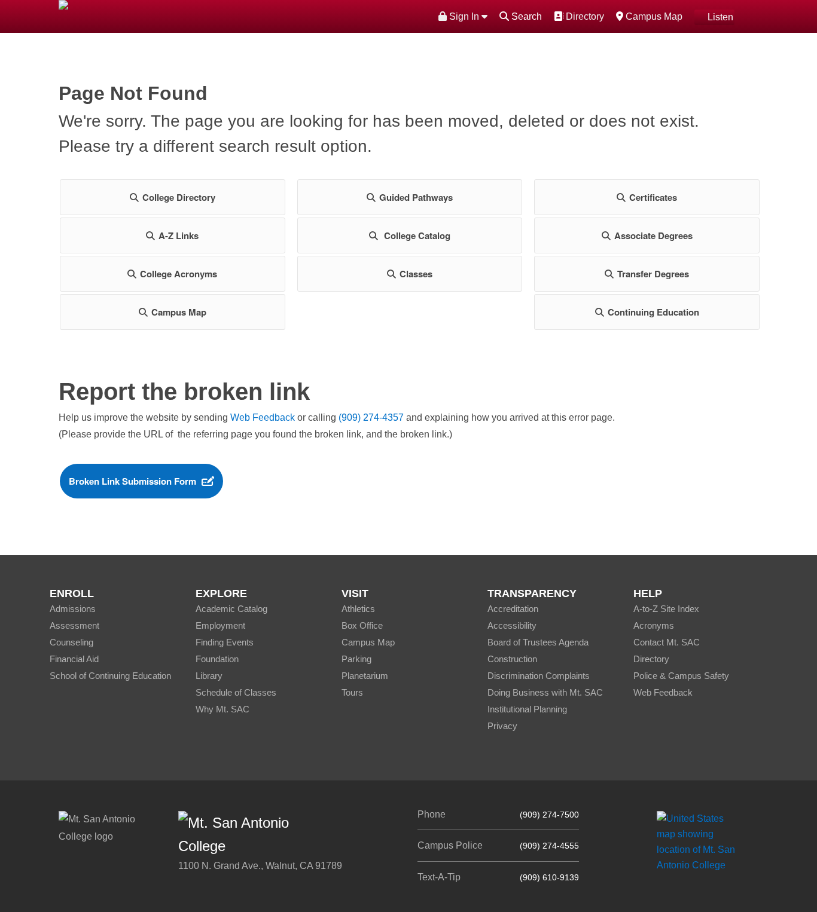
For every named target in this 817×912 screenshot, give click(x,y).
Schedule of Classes (236, 692)
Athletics (358, 609)
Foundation (217, 659)
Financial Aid (74, 659)
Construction (512, 659)
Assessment (74, 625)
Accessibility (511, 625)
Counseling (71, 642)
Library (209, 676)
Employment (220, 625)
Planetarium (365, 676)
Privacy (502, 726)
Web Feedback (262, 417)
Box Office (362, 625)
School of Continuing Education (110, 676)
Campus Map (652, 16)
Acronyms (653, 625)
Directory (583, 16)
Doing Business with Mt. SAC (545, 692)
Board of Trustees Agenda (538, 642)
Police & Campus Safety (681, 676)
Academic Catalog (231, 609)
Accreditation (512, 609)
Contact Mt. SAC (666, 642)
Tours (352, 692)
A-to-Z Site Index (666, 609)
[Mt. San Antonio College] (700, 842)
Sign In (464, 16)
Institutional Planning (527, 709)
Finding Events (225, 642)
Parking (356, 659)
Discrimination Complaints (538, 676)
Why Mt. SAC (222, 709)
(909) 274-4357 (371, 417)
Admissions (73, 609)
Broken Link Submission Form (132, 481)
